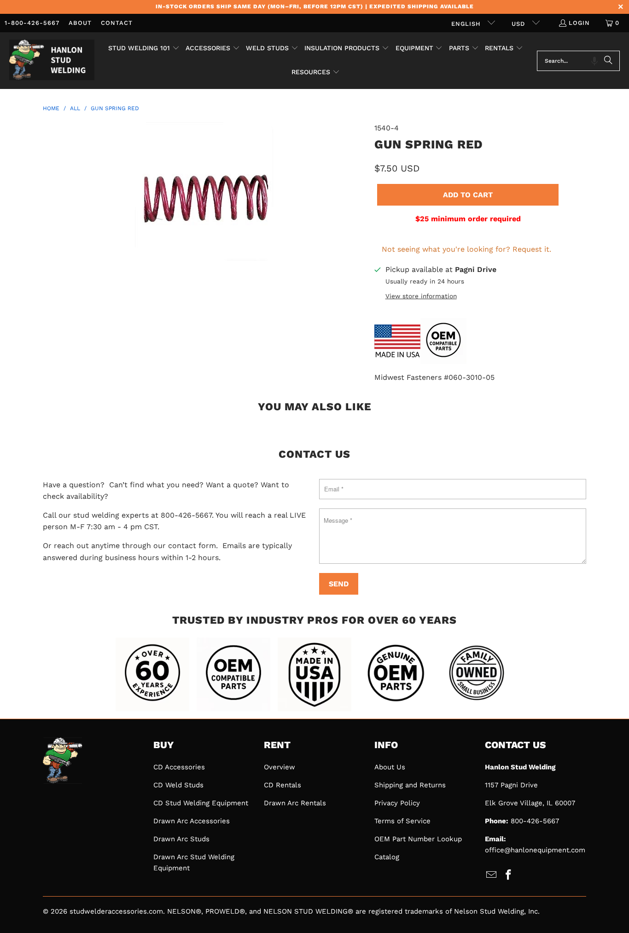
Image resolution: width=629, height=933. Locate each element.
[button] (144, 49)
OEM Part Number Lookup (418, 839)
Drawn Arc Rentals (295, 803)
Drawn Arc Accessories (191, 821)
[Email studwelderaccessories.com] (492, 875)
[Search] (608, 61)
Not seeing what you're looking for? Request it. (466, 249)
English (467, 23)
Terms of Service (402, 821)
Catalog (386, 857)
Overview (279, 767)
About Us (389, 767)
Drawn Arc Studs (181, 839)
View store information (421, 296)
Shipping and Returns (410, 785)
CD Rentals (282, 785)
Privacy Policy (397, 803)
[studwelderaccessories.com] (51, 61)
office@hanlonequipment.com (535, 850)
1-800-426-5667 (32, 22)
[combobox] (578, 61)
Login (579, 22)
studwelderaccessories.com (116, 911)
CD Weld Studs (178, 785)
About (80, 22)
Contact (117, 22)
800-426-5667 (535, 821)
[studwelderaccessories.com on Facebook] (509, 875)
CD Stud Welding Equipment (200, 803)
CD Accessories (179, 767)
